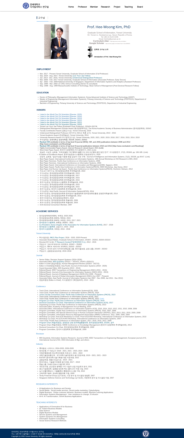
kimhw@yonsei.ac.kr (112, 39)
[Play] (89, 49)
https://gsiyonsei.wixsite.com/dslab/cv (118, 41)
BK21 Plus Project (57, 238)
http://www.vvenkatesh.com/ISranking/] (55, 144)
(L (146, 157)
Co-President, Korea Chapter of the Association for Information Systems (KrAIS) (70, 225)
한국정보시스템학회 (47, 223)
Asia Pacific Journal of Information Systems (78, 266)
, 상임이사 (59, 227)
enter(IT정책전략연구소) (76, 242)
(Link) (94, 150)
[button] (82, 6)
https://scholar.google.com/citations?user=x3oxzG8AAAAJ (118, 43)
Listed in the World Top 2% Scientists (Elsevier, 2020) (61, 124)
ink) (148, 157)
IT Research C (60, 242)
